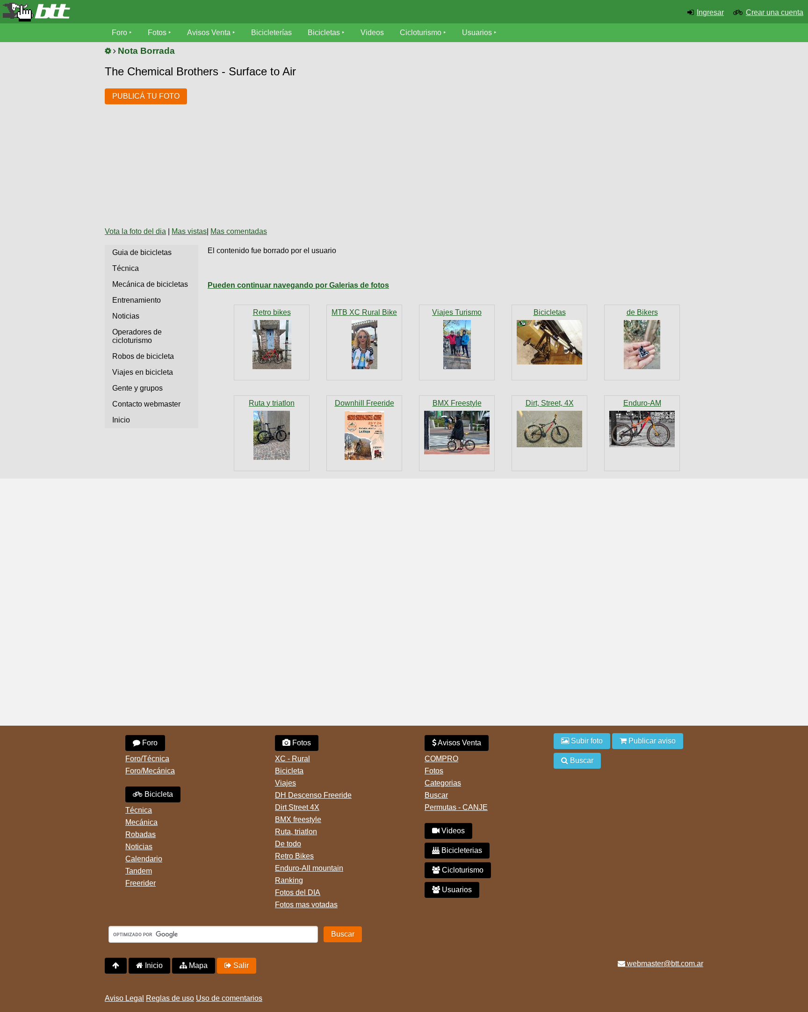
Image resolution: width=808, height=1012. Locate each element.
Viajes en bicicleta (142, 372)
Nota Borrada (146, 51)
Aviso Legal (124, 998)
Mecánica (141, 822)
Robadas (140, 834)
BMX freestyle (298, 819)
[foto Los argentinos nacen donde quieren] (364, 344)
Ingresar (710, 12)
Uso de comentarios (229, 998)
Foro (119, 32)
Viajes (285, 783)
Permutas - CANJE (456, 807)
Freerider (140, 883)
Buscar (436, 795)
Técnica (125, 268)
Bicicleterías (271, 32)
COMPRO (441, 759)
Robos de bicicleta (143, 356)
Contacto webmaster (146, 404)
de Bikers (642, 312)
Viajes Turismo (457, 312)
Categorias (443, 783)
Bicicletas (325, 32)
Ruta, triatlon (296, 832)
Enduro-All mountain (309, 868)
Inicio (121, 420)
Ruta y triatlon (272, 403)
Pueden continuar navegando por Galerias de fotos (298, 285)
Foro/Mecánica (150, 771)
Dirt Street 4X (297, 807)
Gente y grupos (137, 388)
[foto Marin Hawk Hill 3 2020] (642, 429)
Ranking (289, 880)
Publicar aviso (651, 741)
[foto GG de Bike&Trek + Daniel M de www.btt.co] (456, 344)
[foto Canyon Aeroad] (271, 435)
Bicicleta (158, 794)
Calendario (143, 859)
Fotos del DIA (297, 892)
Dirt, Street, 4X (550, 403)
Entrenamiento (136, 300)
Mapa (197, 965)
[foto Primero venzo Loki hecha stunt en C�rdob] (549, 429)
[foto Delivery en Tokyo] (456, 432)
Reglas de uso (170, 998)
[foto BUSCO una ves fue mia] (549, 342)
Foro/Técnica (147, 759)
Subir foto (586, 741)
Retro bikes (272, 312)
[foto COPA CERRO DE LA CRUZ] (364, 435)
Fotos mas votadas (306, 905)
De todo (288, 844)
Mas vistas (189, 231)
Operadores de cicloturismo (137, 336)
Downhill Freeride (364, 403)
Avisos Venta (209, 32)
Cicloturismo (420, 32)
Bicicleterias (461, 850)
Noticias (125, 316)
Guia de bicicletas (142, 252)
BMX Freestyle (457, 403)
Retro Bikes (294, 856)
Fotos (157, 32)
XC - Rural (292, 759)
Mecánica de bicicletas (150, 284)
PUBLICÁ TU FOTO (146, 96)
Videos (372, 32)
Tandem (138, 871)
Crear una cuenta (774, 12)
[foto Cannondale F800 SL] (271, 344)
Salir (240, 965)
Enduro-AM (642, 403)
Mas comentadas (238, 231)
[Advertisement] (365, 148)
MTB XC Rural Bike (364, 312)
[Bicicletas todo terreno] (134, 12)
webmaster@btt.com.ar (664, 964)
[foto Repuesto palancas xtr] (642, 344)
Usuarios (477, 32)
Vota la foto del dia (135, 231)
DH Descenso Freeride (313, 795)
